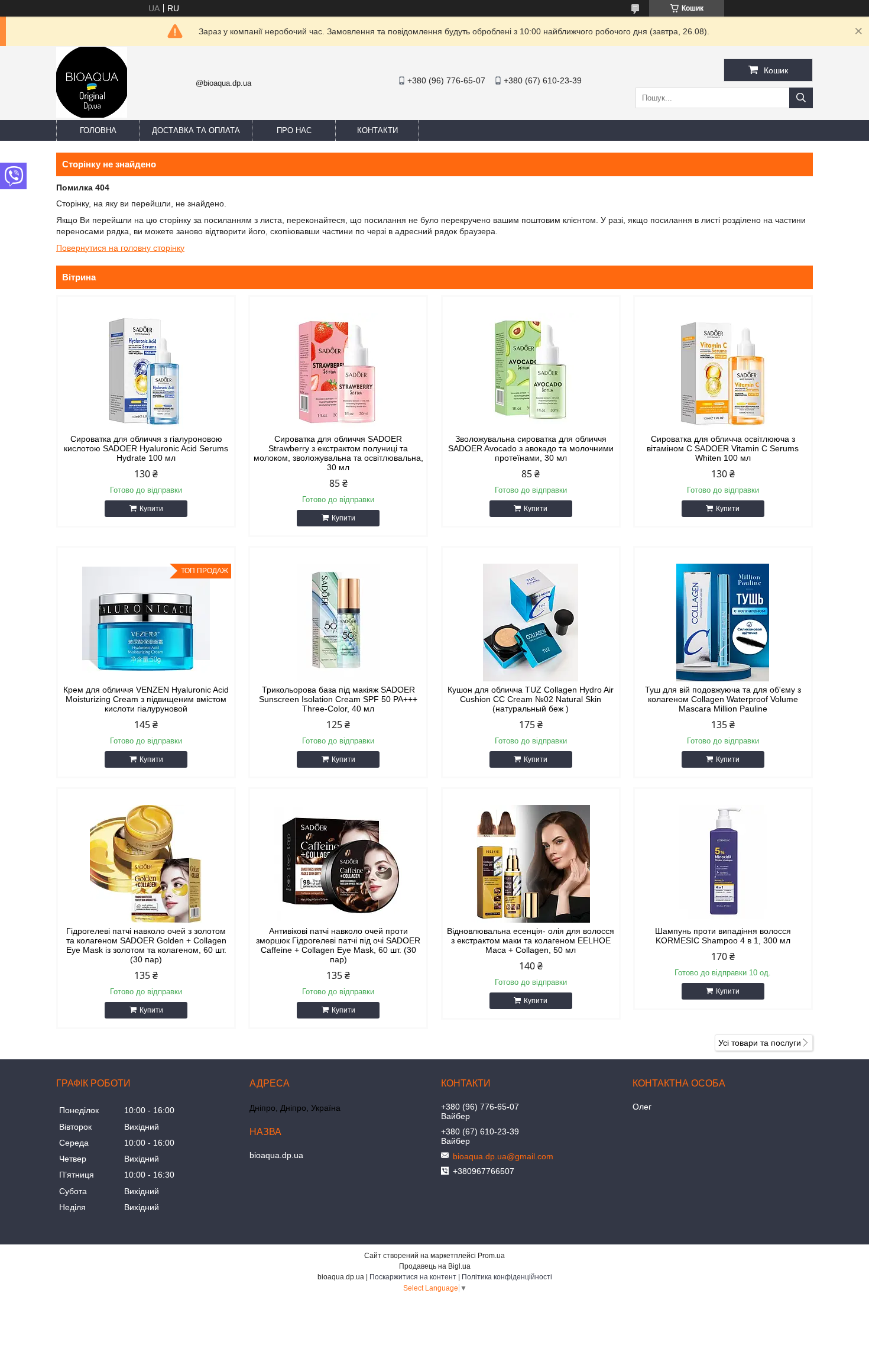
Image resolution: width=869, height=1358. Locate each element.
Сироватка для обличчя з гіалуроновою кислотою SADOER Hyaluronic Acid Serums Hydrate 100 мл (146, 448)
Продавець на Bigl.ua (435, 1266)
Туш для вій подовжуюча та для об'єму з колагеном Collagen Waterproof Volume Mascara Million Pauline (723, 699)
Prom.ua (491, 1256)
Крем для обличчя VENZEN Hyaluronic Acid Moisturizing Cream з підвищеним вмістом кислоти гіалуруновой (146, 699)
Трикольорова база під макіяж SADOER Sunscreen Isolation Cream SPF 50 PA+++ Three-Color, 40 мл (338, 699)
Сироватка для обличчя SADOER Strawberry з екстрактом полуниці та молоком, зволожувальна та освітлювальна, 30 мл (338, 453)
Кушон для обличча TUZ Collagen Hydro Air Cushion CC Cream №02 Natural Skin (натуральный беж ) (531, 699)
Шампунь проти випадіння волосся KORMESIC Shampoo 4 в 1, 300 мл (723, 935)
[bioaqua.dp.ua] (91, 114)
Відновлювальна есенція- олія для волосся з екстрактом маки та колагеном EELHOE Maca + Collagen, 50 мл (530, 940)
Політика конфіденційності (507, 1277)
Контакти (377, 130)
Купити (151, 509)
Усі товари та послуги (759, 1042)
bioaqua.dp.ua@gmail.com (503, 1156)
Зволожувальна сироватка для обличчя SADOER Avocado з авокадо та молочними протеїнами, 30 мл (531, 448)
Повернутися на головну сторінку (120, 248)
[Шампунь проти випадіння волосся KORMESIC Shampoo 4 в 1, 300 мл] (723, 864)
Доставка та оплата (196, 130)
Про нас (294, 130)
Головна (98, 130)
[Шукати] (801, 98)
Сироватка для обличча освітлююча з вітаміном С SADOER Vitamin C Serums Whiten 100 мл (723, 448)
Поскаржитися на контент (412, 1277)
